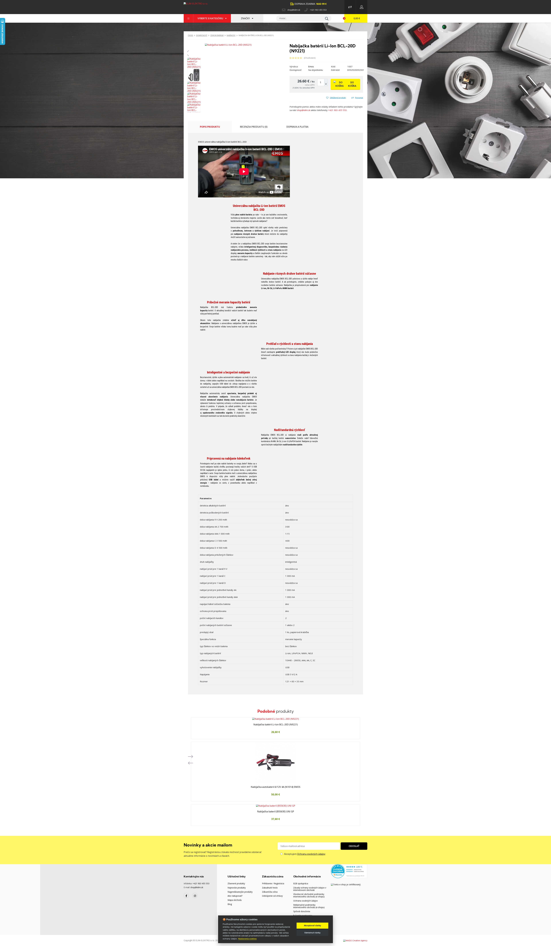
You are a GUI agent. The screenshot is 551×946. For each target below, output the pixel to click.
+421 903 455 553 (318, 9)
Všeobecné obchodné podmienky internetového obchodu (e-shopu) (309, 895)
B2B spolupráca (300, 883)
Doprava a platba (297, 126)
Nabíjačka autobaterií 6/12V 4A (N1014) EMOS (275, 787)
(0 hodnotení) (309, 58)
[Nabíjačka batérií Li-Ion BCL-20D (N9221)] (228, 44)
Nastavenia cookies (247, 939)
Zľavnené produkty (236, 883)
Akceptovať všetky (312, 925)
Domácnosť (201, 35)
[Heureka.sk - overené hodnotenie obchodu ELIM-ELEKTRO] (349, 871)
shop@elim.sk (293, 9)
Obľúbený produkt (338, 97)
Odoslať (354, 846)
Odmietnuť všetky (312, 932)
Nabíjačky (231, 35)
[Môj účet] (361, 7)
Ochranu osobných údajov (311, 854)
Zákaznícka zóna (270, 891)
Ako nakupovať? (235, 895)
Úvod (190, 35)
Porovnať (359, 97)
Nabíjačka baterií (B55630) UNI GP (275, 811)
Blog (230, 904)
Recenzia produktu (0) (253, 126)
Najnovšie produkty (237, 887)
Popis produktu (210, 126)
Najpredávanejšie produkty (240, 891)
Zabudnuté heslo (270, 887)
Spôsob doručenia (301, 911)
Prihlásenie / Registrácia (273, 883)
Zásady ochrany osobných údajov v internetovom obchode (309, 888)
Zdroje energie (217, 35)
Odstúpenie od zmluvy (272, 895)
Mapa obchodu (235, 900)
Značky (245, 18)
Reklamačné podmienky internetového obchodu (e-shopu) (309, 906)
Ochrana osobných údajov (305, 900)
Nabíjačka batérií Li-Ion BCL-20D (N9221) (256, 35)
